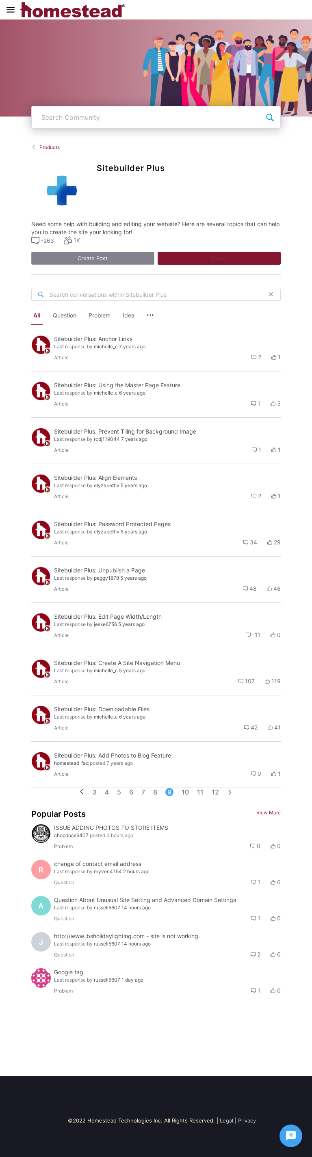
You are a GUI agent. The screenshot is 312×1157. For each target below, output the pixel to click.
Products (49, 147)
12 (215, 792)
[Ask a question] (291, 1136)
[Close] (270, 294)
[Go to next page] (230, 793)
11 (200, 792)
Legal (226, 1120)
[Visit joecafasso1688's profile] (41, 978)
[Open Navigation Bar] (13, 10)
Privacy (247, 1120)
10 (185, 792)
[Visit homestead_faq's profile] (41, 344)
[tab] (37, 316)
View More (268, 812)
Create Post (93, 258)
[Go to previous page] (81, 792)
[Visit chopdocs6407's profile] (41, 833)
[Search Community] (269, 117)
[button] (42, 241)
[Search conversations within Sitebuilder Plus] (41, 294)
